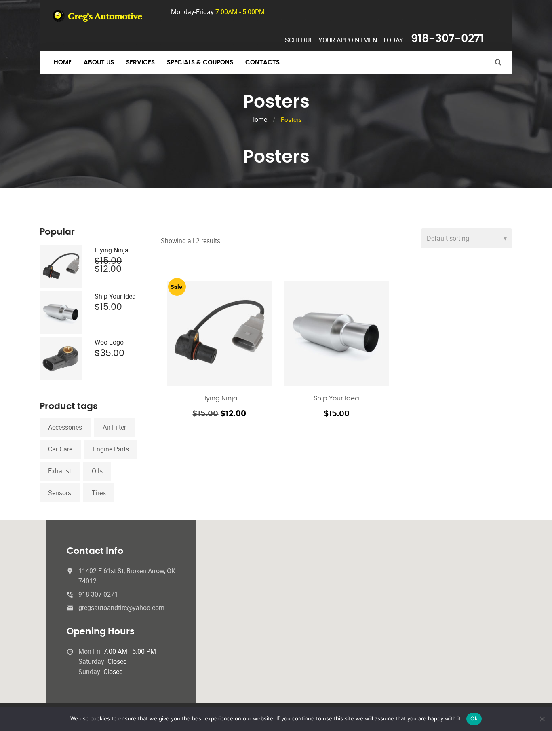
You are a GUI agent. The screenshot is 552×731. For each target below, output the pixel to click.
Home (63, 62)
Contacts (262, 62)
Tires (99, 492)
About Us (99, 62)
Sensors (59, 492)
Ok (474, 718)
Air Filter (114, 427)
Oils (97, 470)
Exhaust (59, 470)
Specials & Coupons (200, 62)
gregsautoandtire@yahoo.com (121, 607)
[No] (542, 719)
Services (140, 62)
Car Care (60, 449)
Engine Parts (111, 449)
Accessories (65, 427)
